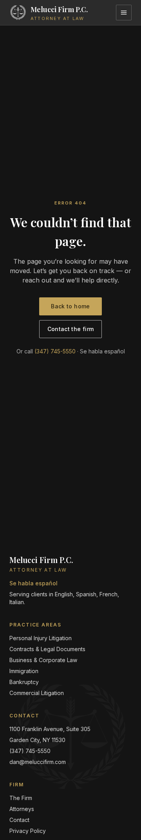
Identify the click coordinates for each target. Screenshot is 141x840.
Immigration (23, 671)
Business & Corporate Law (43, 660)
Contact (19, 819)
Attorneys (21, 809)
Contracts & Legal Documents (47, 649)
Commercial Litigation (36, 693)
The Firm (20, 798)
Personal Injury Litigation (40, 638)
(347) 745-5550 (55, 351)
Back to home (70, 306)
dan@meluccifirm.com (37, 762)
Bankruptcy (24, 682)
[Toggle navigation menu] (124, 12)
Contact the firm (70, 329)
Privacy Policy (27, 830)
